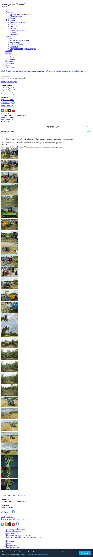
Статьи (12, 24)
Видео (12, 59)
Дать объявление (16, 45)
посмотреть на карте (9, 82)
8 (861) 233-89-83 (7, 100)
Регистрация (10, 67)
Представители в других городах (23, 49)
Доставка (9, 61)
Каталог (4, 6)
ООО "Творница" (19, 495)
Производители (11, 545)
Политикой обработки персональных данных (33, 554)
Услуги (8, 36)
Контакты (9, 38)
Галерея (8, 55)
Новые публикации (17, 22)
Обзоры (13, 28)
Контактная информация (19, 40)
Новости (13, 26)
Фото (12, 57)
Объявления (14, 34)
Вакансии (14, 18)
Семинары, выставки (18, 30)
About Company (16, 16)
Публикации (10, 20)
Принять (84, 553)
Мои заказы (10, 63)
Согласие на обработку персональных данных (23, 537)
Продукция (9, 541)
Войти (7, 65)
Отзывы (13, 32)
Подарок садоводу (12, 547)
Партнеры (14, 47)
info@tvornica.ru (7, 106)
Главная (8, 10)
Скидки (8, 53)
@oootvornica (18, 519)
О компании (10, 12)
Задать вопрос (15, 43)
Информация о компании (20, 14)
